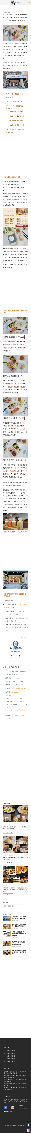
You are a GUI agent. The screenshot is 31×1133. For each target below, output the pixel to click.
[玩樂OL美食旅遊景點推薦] (16, 2)
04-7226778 (18, 678)
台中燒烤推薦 (10, 1059)
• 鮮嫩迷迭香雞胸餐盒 (16, 116)
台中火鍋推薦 (10, 1056)
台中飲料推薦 (10, 1061)
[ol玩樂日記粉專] (5, 1108)
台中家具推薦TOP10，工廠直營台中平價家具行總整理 (15, 1072)
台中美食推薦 (10, 1053)
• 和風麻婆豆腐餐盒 (16, 112)
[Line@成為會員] (15, 647)
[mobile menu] (28, 2)
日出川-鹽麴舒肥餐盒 (19, 688)
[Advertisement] (15, 154)
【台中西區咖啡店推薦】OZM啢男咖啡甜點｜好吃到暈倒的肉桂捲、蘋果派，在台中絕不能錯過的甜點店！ (15, 889)
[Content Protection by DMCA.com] (8, 1112)
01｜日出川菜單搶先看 (14, 101)
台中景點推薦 (10, 1051)
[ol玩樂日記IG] (12, 1108)
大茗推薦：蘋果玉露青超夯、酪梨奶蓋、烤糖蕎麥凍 (15, 1076)
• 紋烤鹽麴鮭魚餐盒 (16, 121)
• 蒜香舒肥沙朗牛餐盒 (16, 125)
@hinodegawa (17, 692)
